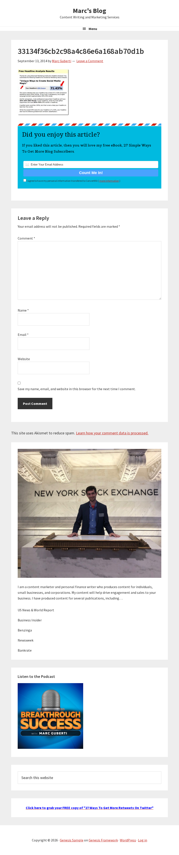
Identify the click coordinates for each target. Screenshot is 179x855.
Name (23, 310)
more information (109, 180)
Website (24, 359)
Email (23, 334)
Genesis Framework (103, 840)
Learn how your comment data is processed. (112, 432)
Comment (26, 238)
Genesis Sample (71, 840)
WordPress (128, 840)
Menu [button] (93, 28)
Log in (142, 840)
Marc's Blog (89, 10)
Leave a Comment (89, 61)
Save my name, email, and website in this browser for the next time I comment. (77, 389)
